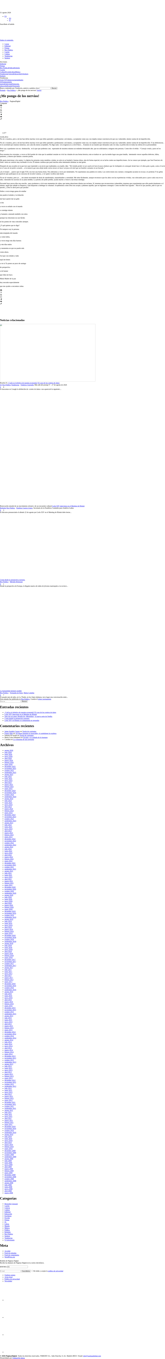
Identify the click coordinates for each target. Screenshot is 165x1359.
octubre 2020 (9, 891)
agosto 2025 (8, 774)
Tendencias (8, 56)
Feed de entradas (10, 1253)
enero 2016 (8, 1006)
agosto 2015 (8, 1016)
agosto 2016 (8, 992)
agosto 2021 (8, 871)
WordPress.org (9, 1257)
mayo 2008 (8, 1189)
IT (10, 20)
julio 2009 (8, 1161)
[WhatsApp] (82, 112)
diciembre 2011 (9, 1102)
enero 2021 (8, 885)
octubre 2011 (9, 1106)
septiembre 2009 (10, 1157)
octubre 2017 (9, 964)
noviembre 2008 (10, 1177)
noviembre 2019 (10, 913)
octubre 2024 (9, 795)
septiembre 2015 (10, 1014)
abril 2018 (8, 951)
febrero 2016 (9, 1004)
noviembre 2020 (10, 889)
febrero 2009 (9, 1171)
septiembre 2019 (10, 917)
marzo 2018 (8, 953)
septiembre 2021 (10, 869)
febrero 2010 (9, 1147)
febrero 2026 (9, 762)
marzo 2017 (8, 978)
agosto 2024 (8, 799)
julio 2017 (8, 970)
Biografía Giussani (11, 1204)
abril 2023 (8, 831)
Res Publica (8, 50)
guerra (2, 84)
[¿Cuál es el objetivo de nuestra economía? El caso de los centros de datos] (47, 381)
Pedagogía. (15, 84)
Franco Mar (8, 733)
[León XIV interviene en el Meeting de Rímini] (82, 504)
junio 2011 (8, 1114)
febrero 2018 (9, 956)
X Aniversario (9, 1240)
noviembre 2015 (10, 1010)
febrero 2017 (9, 980)
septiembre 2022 (10, 845)
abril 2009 (8, 1167)
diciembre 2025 (9, 766)
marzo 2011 (8, 1120)
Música (17, 72)
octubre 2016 (9, 988)
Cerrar (6, 44)
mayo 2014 (8, 1046)
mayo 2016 (8, 998)
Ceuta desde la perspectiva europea (12, 580)
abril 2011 (8, 1118)
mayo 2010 (8, 1141)
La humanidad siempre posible (11, 691)
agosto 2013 (8, 1064)
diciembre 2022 (9, 839)
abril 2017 (8, 976)
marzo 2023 (8, 833)
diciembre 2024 (9, 791)
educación (3, 86)
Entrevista (8, 84)
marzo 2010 (8, 1145)
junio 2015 (8, 1020)
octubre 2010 (9, 1130)
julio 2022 (8, 849)
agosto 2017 (8, 968)
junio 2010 (8, 1139)
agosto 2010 (8, 1135)
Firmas (6, 48)
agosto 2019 (8, 919)
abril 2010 (8, 1143)
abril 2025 (8, 783)
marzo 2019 (8, 929)
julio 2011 (8, 1112)
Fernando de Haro (16, 693)
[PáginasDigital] (21, 36)
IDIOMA (3, 1267)
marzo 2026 (8, 760)
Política (11, 68)
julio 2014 (8, 1042)
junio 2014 (8, 1044)
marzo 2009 (8, 1169)
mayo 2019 (8, 925)
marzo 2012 (8, 1096)
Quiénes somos (9, 1275)
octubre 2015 (9, 1012)
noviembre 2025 (10, 768)
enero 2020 (8, 909)
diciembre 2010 (9, 1126)
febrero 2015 (9, 1028)
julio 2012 (8, 1088)
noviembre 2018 (10, 937)
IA (22, 74)
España (9, 86)
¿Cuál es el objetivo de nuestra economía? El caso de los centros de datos (33, 383)
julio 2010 (8, 1137)
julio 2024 (8, 801)
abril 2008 (8, 1191)
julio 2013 (8, 1066)
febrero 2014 (9, 1052)
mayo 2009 (8, 1165)
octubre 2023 (9, 819)
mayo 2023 (8, 829)
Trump (4, 82)
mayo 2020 (8, 901)
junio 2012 (8, 1090)
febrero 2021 (9, 883)
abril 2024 (8, 807)
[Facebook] (82, 105)
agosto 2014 (8, 1040)
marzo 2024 (8, 809)
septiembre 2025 (10, 772)
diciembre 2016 (9, 984)
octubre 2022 (9, 843)
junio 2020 (8, 899)
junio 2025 (8, 779)
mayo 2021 (8, 877)
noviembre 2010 (10, 1128)
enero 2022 (8, 861)
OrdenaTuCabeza (18, 1358)
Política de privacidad (12, 1279)
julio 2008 (8, 1185)
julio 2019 (8, 921)
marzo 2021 (8, 881)
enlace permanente (44, 699)
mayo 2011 (8, 1116)
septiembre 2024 (10, 797)
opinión (9, 82)
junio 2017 (8, 972)
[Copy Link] (82, 119)
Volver (39, 90)
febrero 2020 (9, 907)
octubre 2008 (9, 1179)
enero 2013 (8, 1078)
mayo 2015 (8, 1022)
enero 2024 (8, 813)
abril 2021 (8, 879)
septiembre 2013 (10, 1062)
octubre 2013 (9, 1060)
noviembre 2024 (10, 793)
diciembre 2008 (9, 1175)
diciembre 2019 (9, 911)
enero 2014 (8, 1054)
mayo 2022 (8, 853)
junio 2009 (8, 1163)
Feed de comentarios (11, 1255)
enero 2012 (8, 1100)
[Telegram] (82, 114)
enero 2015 (8, 1030)
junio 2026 (8, 754)
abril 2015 (8, 1024)
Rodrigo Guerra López (24, 508)
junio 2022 (8, 851)
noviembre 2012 (10, 1082)
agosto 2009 (8, 1159)
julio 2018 (8, 945)
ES (5, 16)
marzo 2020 (8, 905)
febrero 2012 (9, 1098)
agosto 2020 (8, 895)
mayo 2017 (8, 974)
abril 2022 (8, 855)
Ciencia (10, 74)
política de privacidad (55, 1271)
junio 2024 (8, 803)
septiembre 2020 (10, 893)
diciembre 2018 (9, 935)
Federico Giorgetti (27, 385)
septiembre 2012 (10, 1086)
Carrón (6, 52)
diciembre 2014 (9, 1032)
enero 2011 (8, 1124)
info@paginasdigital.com (92, 1356)
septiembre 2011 (10, 1108)
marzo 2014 (8, 1050)
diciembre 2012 (9, 1080)
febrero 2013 (9, 1076)
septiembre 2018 (10, 941)
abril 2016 (8, 1000)
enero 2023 (8, 837)
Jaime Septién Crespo (12, 731)
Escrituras (7, 1216)
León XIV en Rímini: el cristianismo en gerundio (21, 720)
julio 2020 (8, 897)
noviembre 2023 (10, 817)
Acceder (7, 1251)
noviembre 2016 (10, 986)
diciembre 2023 (9, 815)
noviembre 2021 (10, 865)
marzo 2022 (8, 857)
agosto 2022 (8, 847)
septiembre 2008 (10, 1181)
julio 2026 (8, 752)
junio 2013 (8, 1068)
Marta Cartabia (29, 693)
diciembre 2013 (9, 1056)
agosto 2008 (8, 1183)
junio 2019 (8, 923)
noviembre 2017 (10, 962)
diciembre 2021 (9, 863)
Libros (13, 72)
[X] (82, 108)
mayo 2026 (8, 756)
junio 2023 (8, 827)
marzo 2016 (8, 1002)
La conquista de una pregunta (23, 739)
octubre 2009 (9, 1155)
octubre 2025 (9, 770)
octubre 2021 (9, 867)
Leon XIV (3, 80)
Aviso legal (8, 1277)
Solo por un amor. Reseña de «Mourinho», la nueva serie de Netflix (28, 716)
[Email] (82, 117)
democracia (11, 80)
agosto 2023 (8, 823)
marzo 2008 (8, 1193)
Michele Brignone (16, 582)
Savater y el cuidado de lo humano (35, 737)
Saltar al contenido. (7, 40)
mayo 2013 (8, 1070)
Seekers (7, 58)
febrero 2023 (9, 835)
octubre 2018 (9, 939)
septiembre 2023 (10, 821)
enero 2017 (8, 982)
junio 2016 (8, 996)
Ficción (8, 72)
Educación (17, 74)
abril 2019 (8, 927)
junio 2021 (8, 875)
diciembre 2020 (9, 887)
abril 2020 (8, 903)
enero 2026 (8, 764)
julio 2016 (8, 994)
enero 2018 (8, 958)
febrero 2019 (9, 931)
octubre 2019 (9, 915)
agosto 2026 (8, 750)
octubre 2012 (9, 1084)
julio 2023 (8, 825)
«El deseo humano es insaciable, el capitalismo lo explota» (36, 733)
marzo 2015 (8, 1026)
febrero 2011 (8, 1122)
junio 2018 (8, 947)
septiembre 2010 (10, 1133)
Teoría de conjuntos (29, 731)
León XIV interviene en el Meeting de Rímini (68, 506)
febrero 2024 (9, 811)
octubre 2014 (9, 1036)
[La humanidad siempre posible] (82, 689)
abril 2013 (8, 1072)
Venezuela (16, 86)
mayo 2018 (8, 949)
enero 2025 (8, 789)
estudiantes (19, 80)
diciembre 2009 (9, 1151)
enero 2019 (8, 933)
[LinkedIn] (82, 110)
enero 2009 (8, 1173)
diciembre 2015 (9, 1008)
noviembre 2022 (10, 841)
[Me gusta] (1, 133)
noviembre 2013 (10, 1058)
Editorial (7, 46)
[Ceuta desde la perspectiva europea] (48, 578)
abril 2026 (8, 758)
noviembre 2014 (10, 1034)
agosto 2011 (8, 1110)
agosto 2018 (8, 943)
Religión (17, 68)
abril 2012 (8, 1094)
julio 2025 (8, 776)
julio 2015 (8, 1018)
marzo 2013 (8, 1074)
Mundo (7, 1226)
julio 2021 (8, 873)
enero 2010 (8, 1149)
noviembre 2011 (10, 1104)
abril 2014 (8, 1048)
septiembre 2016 (10, 990)
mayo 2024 (8, 805)
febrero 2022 (9, 859)
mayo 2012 (8, 1092)
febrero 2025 (9, 787)
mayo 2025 (8, 781)
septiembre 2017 (10, 966)
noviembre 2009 (10, 1153)
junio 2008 (8, 1187)
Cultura (7, 54)
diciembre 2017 (9, 960)
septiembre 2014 (10, 1038)
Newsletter (8, 1281)
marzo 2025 (8, 785)
